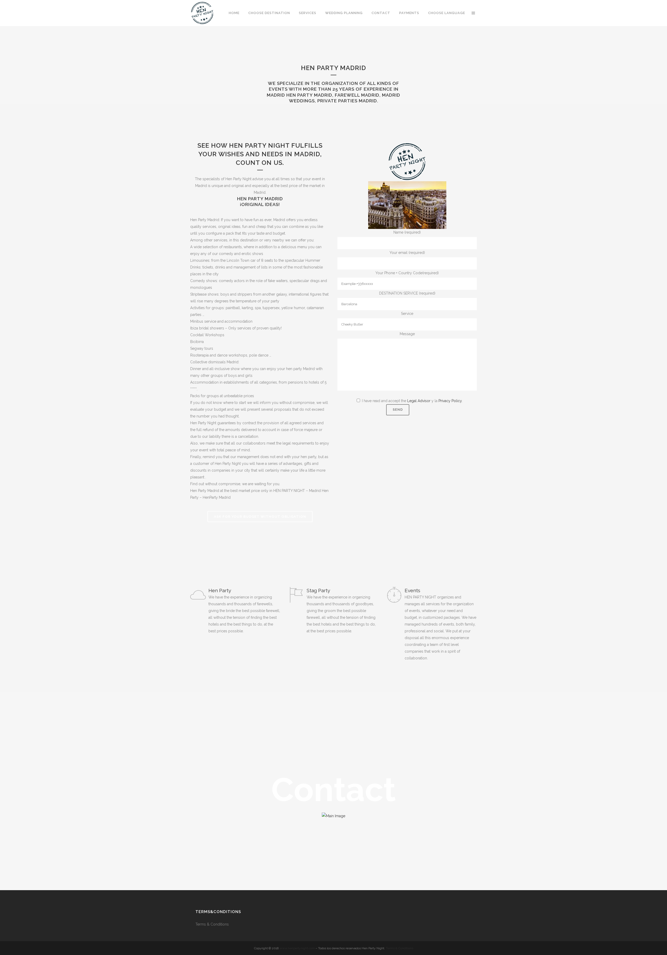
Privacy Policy (450, 401)
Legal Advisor (418, 401)
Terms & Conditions (212, 924)
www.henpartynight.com (297, 948)
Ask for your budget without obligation (260, 517)
